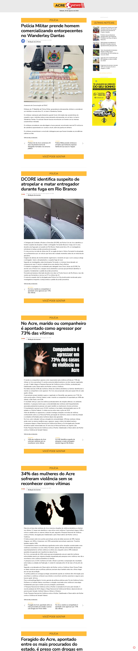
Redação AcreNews (34, 42)
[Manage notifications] (134, 647)
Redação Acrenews (34, 195)
